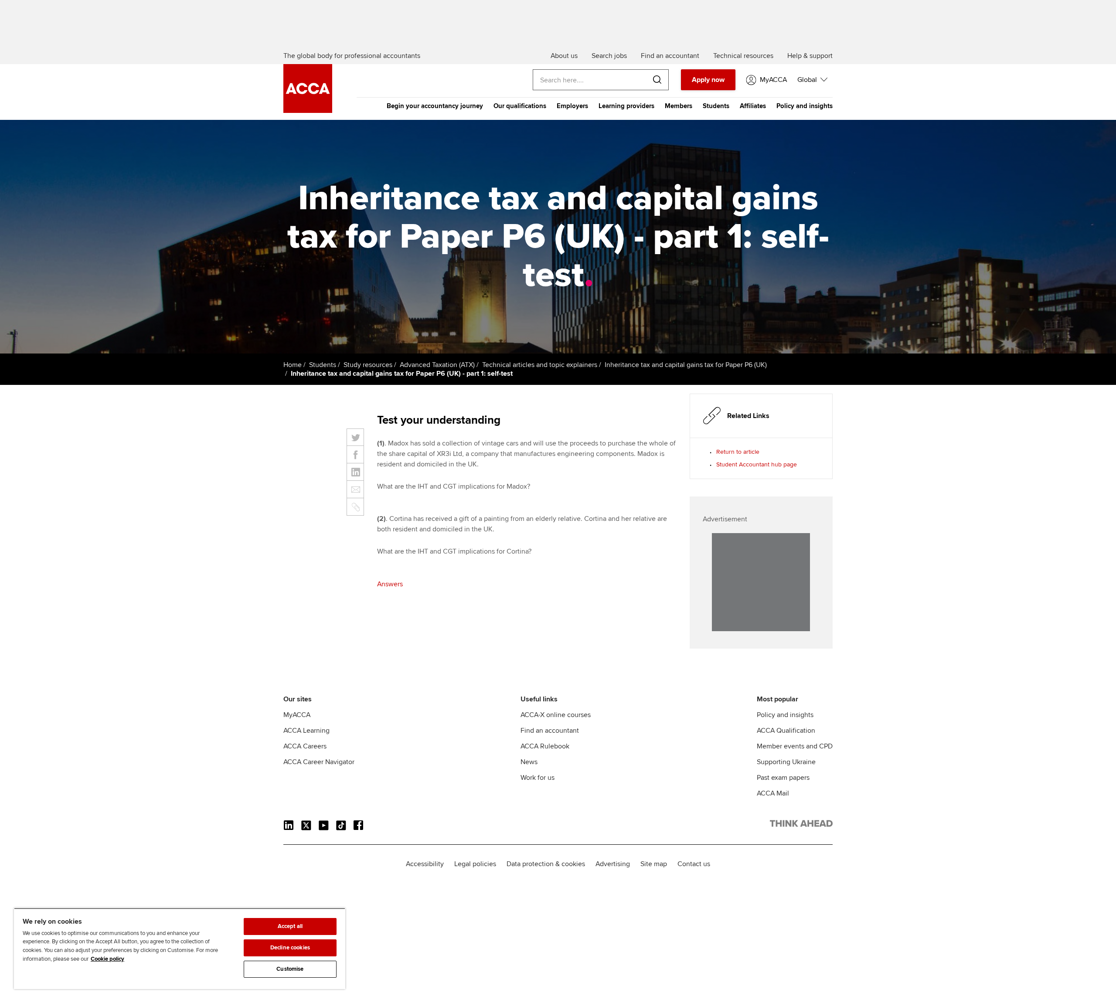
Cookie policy (107, 958)
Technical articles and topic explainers (539, 364)
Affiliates (753, 106)
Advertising (612, 864)
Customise (289, 969)
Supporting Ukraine (786, 762)
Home (292, 364)
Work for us (538, 777)
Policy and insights (804, 106)
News (529, 762)
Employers (572, 106)
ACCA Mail (773, 793)
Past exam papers (783, 777)
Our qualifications (519, 106)
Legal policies (475, 864)
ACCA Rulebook (545, 746)
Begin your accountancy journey (435, 106)
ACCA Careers (305, 746)
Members (678, 106)
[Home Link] (801, 825)
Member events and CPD (795, 746)
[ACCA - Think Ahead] (307, 110)
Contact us (693, 864)
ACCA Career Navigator (318, 762)
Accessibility (425, 864)
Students (716, 106)
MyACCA (296, 715)
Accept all (290, 926)
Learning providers (626, 106)
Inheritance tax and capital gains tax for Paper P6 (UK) (686, 364)
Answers (390, 584)
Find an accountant (550, 730)
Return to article (737, 452)
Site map (653, 864)
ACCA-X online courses (556, 715)
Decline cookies (290, 947)
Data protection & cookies (546, 864)
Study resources (368, 364)
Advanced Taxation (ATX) (437, 364)
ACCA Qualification (786, 730)
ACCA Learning (306, 730)
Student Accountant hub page (756, 464)
